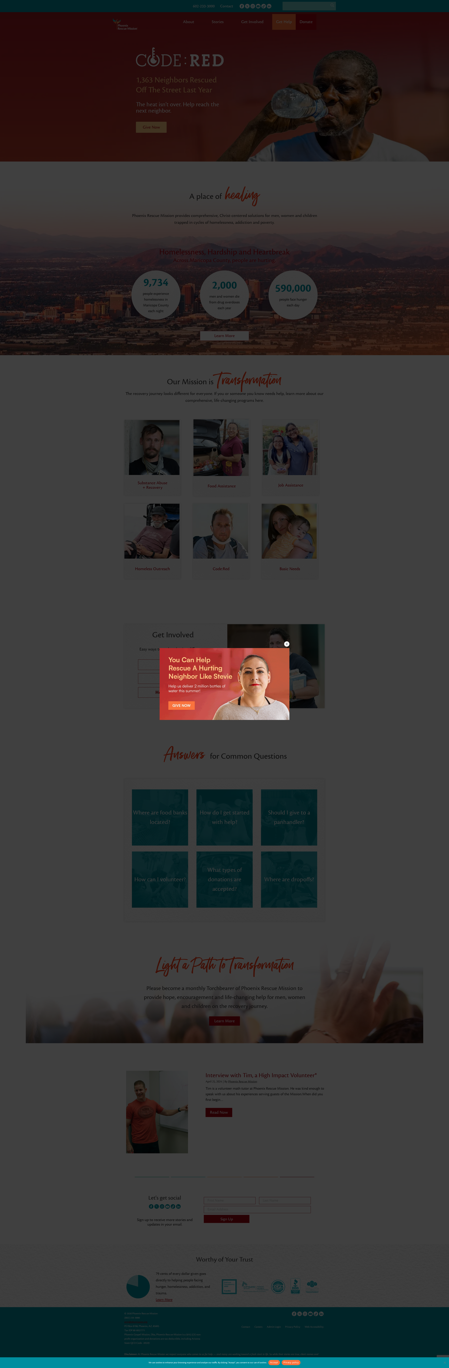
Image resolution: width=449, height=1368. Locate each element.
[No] (444, 1362)
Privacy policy (291, 1362)
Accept (274, 1362)
